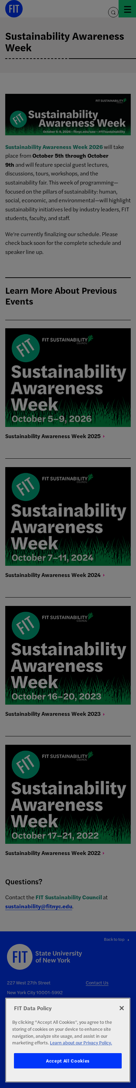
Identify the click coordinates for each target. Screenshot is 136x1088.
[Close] (121, 1008)
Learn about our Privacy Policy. (81, 1042)
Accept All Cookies (68, 1060)
